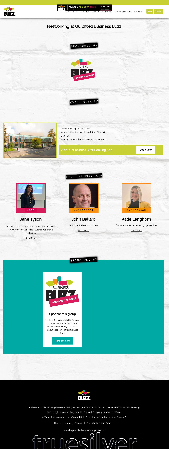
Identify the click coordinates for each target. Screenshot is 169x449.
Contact (138, 12)
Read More (31, 238)
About (75, 12)
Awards (96, 12)
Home (68, 12)
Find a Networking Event (99, 423)
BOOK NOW (146, 150)
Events (158, 11)
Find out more (63, 341)
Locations (85, 12)
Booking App (107, 12)
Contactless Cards (123, 12)
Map (150, 11)
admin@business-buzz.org (127, 407)
